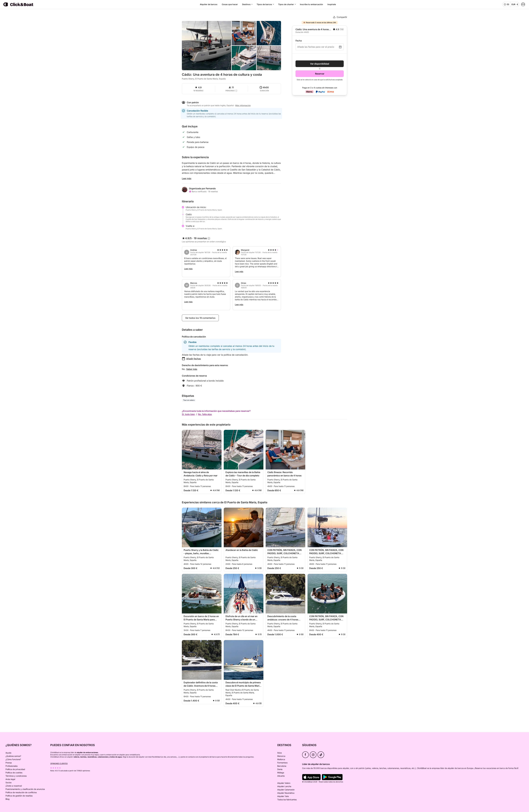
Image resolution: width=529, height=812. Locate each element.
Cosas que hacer (230, 4)
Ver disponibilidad (319, 63)
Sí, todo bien (188, 414)
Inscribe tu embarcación (311, 4)
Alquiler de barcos (208, 4)
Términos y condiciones (16, 776)
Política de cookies (14, 772)
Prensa (9, 762)
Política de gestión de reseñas (19, 796)
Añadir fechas (193, 358)
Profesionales (11, 766)
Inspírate (331, 4)
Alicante (281, 776)
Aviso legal (10, 779)
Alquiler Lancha (284, 786)
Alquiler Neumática (285, 793)
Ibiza (279, 753)
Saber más (191, 369)
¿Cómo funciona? (13, 759)
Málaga (280, 772)
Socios (8, 782)
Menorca (281, 756)
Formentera (282, 762)
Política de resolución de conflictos (21, 792)
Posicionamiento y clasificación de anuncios (25, 789)
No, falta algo (205, 414)
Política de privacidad (15, 769)
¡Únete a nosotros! (14, 786)
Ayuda (8, 753)
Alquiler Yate (283, 796)
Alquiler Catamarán (286, 789)
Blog (8, 799)
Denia (279, 769)
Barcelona (281, 766)
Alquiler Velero (283, 783)
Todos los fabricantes (287, 799)
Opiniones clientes (59, 763)
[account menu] (523, 4)
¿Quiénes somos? (13, 756)
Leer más (186, 178)
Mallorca (281, 759)
